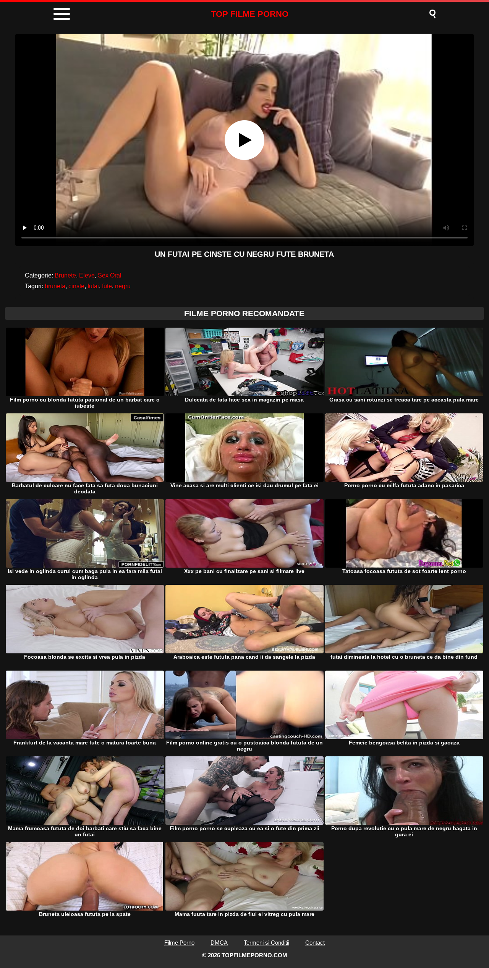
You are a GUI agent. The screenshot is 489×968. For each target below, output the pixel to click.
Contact (315, 942)
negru (123, 286)
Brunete (65, 275)
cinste (76, 286)
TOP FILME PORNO (249, 14)
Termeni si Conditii (266, 942)
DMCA (219, 942)
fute (107, 286)
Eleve (87, 275)
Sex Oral (109, 275)
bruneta (55, 286)
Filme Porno (179, 942)
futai (93, 286)
